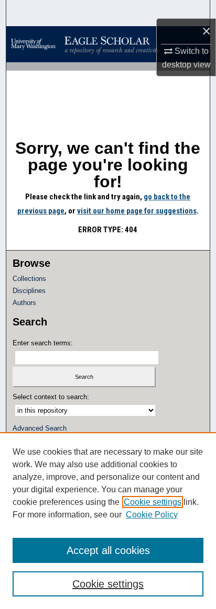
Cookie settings (152, 502)
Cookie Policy (152, 514)
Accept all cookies (108, 550)
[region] (108, 520)
